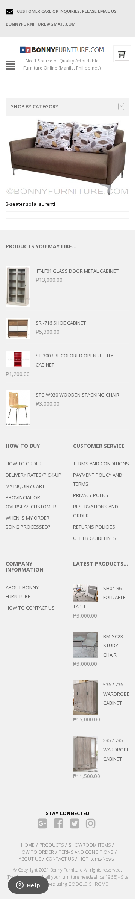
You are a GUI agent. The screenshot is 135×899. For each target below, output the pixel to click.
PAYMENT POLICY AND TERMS (97, 479)
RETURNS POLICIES (94, 526)
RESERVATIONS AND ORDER (95, 511)
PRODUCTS (51, 845)
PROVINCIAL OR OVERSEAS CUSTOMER (31, 502)
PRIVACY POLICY (91, 495)
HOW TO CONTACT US (30, 607)
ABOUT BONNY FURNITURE (22, 592)
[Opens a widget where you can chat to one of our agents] (28, 885)
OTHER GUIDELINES (94, 538)
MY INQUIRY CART (25, 486)
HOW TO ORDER (24, 463)
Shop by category (34, 106)
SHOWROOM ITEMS (90, 845)
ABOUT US (30, 859)
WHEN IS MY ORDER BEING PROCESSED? (28, 522)
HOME (27, 845)
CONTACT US (60, 859)
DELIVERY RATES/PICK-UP (34, 475)
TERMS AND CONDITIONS (101, 463)
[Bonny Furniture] (62, 49)
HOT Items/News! (97, 859)
